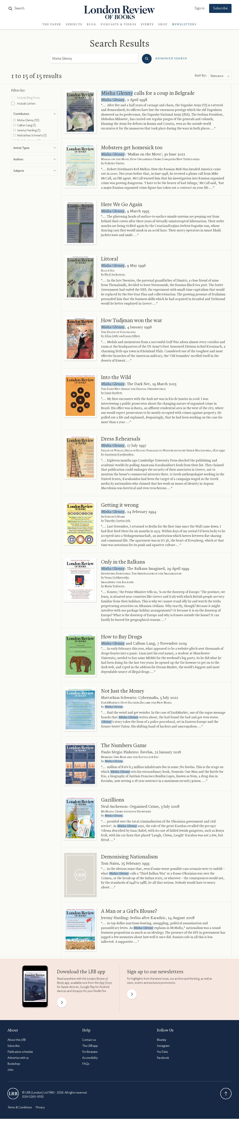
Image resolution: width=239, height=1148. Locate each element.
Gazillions (112, 800)
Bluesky (161, 1039)
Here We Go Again (121, 204)
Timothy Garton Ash (117, 520)
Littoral (109, 259)
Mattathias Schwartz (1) (31, 135)
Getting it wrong (120, 505)
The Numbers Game (124, 745)
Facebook (163, 1057)
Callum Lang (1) (26, 125)
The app (90, 1045)
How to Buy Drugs (121, 637)
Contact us (89, 1039)
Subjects (74, 24)
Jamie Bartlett (113, 393)
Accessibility (90, 1057)
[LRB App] (35, 987)
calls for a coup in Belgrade (148, 93)
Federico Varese (114, 163)
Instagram (163, 1045)
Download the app (81, 972)
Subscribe (220, 8)
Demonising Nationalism (129, 857)
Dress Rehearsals (120, 439)
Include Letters (26, 103)
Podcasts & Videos (118, 24)
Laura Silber (131, 336)
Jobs (10, 1069)
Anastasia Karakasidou (119, 454)
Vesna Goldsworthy (117, 577)
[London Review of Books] (13, 1093)
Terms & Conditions (19, 1107)
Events (147, 24)
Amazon (77, 991)
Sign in (199, 8)
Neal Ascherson (115, 274)
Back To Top (226, 1093)
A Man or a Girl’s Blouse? (129, 911)
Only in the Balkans (123, 562)
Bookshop (13, 1063)
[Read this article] (80, 111)
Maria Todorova (114, 586)
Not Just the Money (122, 691)
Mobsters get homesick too (131, 148)
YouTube (162, 1051)
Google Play (87, 986)
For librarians (90, 1051)
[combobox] (220, 76)
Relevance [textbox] (216, 75)
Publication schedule (20, 1051)
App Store (105, 982)
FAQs (85, 1063)
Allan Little (112, 336)
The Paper (51, 24)
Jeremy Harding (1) (28, 130)
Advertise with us (18, 1057)
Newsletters (184, 24)
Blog (91, 24)
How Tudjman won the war (131, 320)
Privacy (40, 1107)
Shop (163, 24)
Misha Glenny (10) (27, 120)
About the (16, 1039)
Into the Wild (116, 377)
